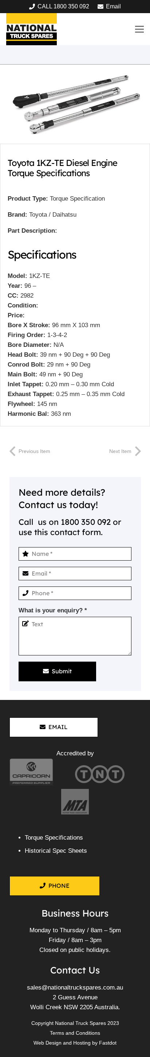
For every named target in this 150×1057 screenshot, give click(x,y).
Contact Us (75, 970)
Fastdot (108, 1043)
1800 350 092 (86, 522)
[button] (139, 29)
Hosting (82, 1043)
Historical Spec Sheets (56, 850)
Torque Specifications (54, 837)
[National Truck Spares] (31, 29)
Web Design (47, 1043)
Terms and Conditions (75, 1033)
